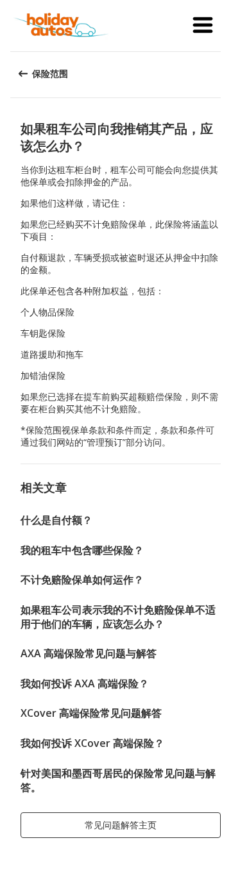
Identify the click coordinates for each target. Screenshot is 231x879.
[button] (202, 25)
